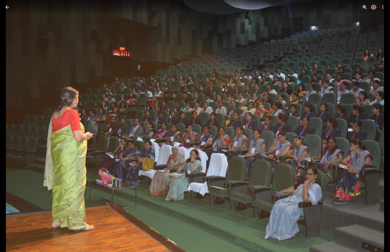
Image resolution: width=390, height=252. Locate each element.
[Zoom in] (364, 7)
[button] (12, 126)
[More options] (382, 7)
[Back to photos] (7, 7)
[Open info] (373, 7)
